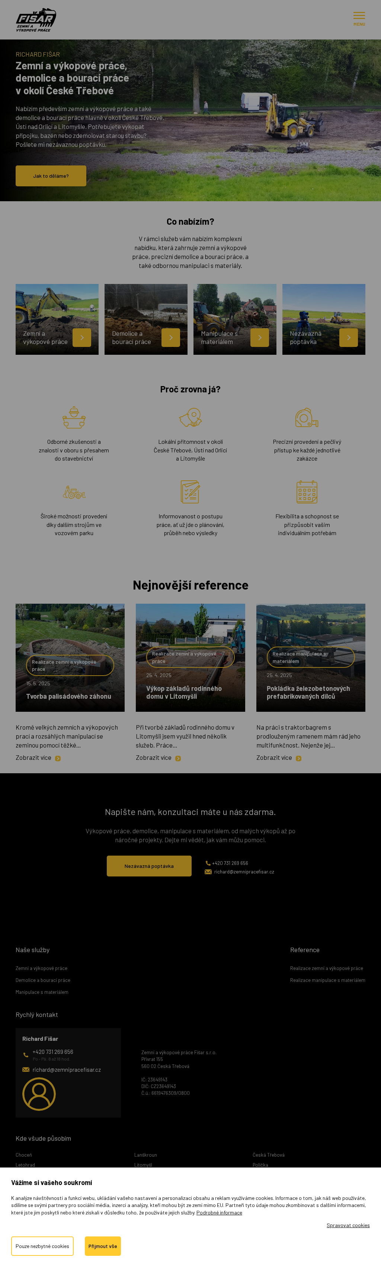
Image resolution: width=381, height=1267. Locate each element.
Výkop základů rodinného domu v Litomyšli (184, 692)
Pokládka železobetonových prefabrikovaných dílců (308, 692)
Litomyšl (143, 1165)
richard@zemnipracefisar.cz (244, 872)
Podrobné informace (219, 1212)
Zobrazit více (33, 757)
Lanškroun (145, 1155)
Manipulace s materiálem (42, 992)
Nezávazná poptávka (149, 866)
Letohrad (25, 1165)
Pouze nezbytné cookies (42, 1246)
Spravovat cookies (348, 1225)
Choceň (24, 1155)
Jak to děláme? (51, 176)
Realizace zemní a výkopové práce (64, 665)
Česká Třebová (269, 1155)
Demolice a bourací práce (43, 980)
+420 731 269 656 (230, 863)
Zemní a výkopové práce (41, 968)
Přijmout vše (103, 1246)
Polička (260, 1165)
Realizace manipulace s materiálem (299, 657)
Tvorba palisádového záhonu (68, 696)
